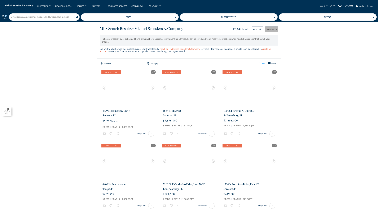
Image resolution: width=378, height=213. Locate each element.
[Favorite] (111, 133)
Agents (80, 6)
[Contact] (104, 133)
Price (128, 17)
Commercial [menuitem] (137, 6)
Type (229, 17)
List (263, 63)
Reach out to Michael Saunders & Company (180, 48)
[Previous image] (104, 88)
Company (153, 6)
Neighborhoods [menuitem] (63, 6)
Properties (42, 6)
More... (328, 17)
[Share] (117, 133)
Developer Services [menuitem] (117, 6)
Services (96, 6)
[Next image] (153, 88)
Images (273, 63)
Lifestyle (154, 63)
